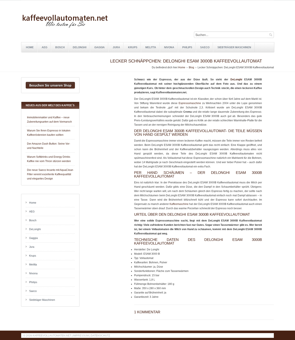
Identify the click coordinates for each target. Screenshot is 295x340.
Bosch (60, 47)
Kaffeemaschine (179, 204)
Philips (187, 47)
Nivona (169, 47)
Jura (116, 47)
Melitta (150, 47)
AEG (44, 47)
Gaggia (99, 47)
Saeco (204, 47)
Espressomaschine (190, 103)
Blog (191, 67)
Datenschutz (100, 335)
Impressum (81, 335)
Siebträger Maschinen (234, 47)
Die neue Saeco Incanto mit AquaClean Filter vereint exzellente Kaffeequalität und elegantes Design (50, 174)
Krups (132, 47)
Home (30, 47)
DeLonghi (79, 47)
